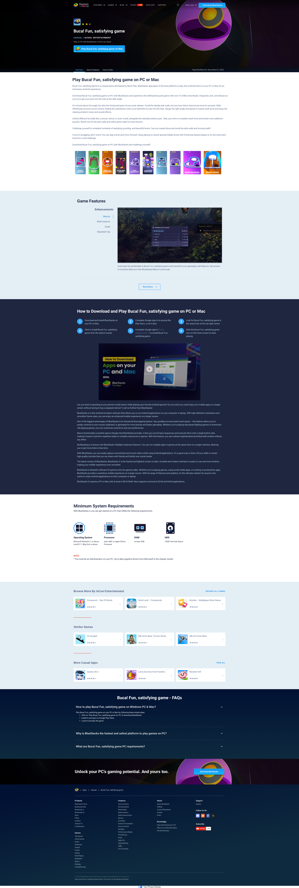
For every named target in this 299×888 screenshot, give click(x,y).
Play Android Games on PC (166, 825)
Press (159, 815)
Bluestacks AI (79, 812)
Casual (78, 38)
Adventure (78, 844)
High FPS (121, 840)
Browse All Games (215, 591)
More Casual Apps (86, 662)
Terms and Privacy (80, 879)
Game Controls (123, 804)
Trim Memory (122, 835)
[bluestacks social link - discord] (198, 816)
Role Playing (79, 856)
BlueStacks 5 (79, 810)
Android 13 (78, 824)
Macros (120, 818)
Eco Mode (121, 821)
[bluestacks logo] (81, 5)
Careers (159, 812)
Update (198, 804)
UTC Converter (123, 849)
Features (98, 5)
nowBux (78, 821)
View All (220, 663)
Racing (77, 853)
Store (136, 5)
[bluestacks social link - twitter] (213, 816)
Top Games (79, 836)
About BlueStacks (163, 804)
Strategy (78, 864)
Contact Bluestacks (164, 810)
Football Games (80, 867)
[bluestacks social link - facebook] (208, 816)
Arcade (77, 847)
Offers (77, 818)
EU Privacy (107, 879)
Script (120, 837)
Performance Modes (125, 832)
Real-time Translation (125, 824)
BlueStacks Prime (81, 804)
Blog (122, 5)
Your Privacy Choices (152, 887)
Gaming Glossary (163, 831)
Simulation (78, 858)
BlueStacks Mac (80, 807)
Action (77, 842)
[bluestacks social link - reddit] (203, 816)
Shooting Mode (123, 807)
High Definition (123, 843)
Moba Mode (122, 810)
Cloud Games (79, 839)
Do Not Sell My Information (120, 879)
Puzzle (77, 850)
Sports (77, 861)
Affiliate (150, 5)
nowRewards (79, 826)
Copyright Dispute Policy (95, 879)
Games (111, 5)
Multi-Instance (123, 812)
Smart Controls (123, 826)
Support (162, 5)
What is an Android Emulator (167, 828)
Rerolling (121, 829)
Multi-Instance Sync (125, 815)
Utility (120, 846)
